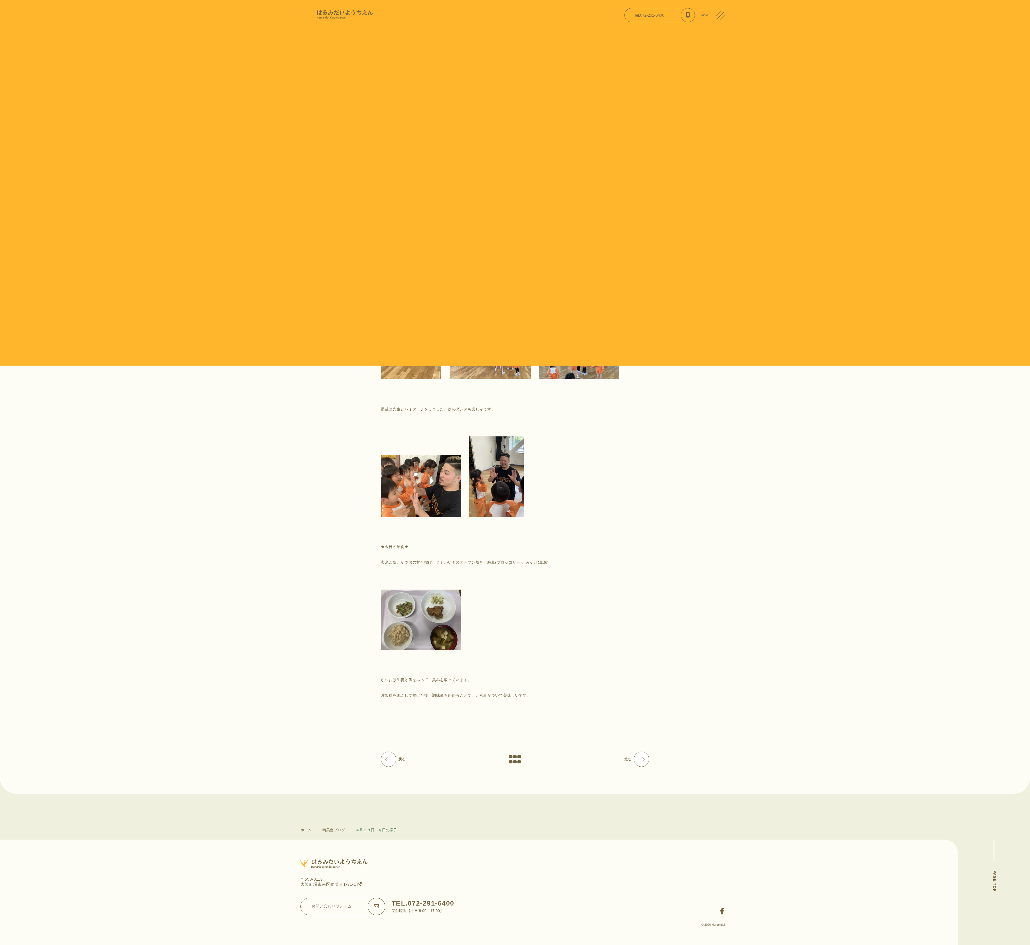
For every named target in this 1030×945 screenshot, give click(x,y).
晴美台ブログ (333, 830)
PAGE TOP (994, 881)
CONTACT (722, 56)
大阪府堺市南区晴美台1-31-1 (329, 884)
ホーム (306, 830)
